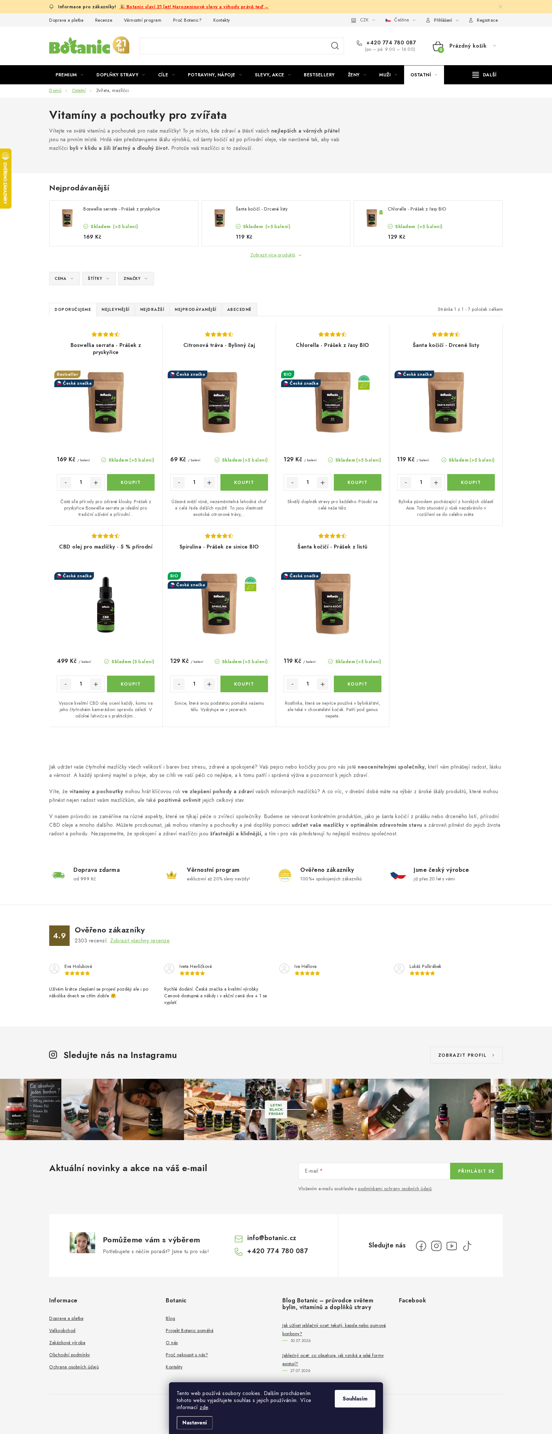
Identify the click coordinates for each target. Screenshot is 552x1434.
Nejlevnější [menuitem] (116, 309)
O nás (172, 1342)
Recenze (103, 20)
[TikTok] (467, 1246)
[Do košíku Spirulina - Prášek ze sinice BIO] (244, 684)
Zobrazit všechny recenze (140, 940)
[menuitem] (69, 74)
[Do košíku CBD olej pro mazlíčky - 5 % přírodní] (131, 684)
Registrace (487, 20)
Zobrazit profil (462, 1055)
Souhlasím (355, 1398)
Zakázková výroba (67, 1342)
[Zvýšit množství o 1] (96, 482)
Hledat (335, 46)
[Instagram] (436, 1246)
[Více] (484, 74)
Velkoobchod (62, 1330)
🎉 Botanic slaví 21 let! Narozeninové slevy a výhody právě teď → (194, 7)
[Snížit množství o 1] (65, 482)
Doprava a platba (66, 20)
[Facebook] (421, 1246)
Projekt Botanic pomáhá (189, 1330)
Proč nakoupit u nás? (187, 1355)
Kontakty (221, 20)
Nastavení (194, 1422)
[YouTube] (452, 1246)
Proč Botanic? (187, 20)
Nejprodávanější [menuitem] (196, 309)
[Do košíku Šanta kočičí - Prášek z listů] (357, 684)
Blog (170, 1318)
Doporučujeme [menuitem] (73, 309)
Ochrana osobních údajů (74, 1367)
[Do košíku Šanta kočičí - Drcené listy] (471, 482)
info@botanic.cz (271, 1238)
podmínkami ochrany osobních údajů (395, 1188)
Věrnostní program (143, 20)
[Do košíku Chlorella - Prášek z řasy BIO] (357, 482)
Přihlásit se (476, 1171)
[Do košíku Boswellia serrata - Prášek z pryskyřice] (131, 482)
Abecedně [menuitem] (239, 309)
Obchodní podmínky (69, 1355)
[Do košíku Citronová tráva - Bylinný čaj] (244, 482)
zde (204, 1407)
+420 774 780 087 (390, 43)
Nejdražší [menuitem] (152, 309)
